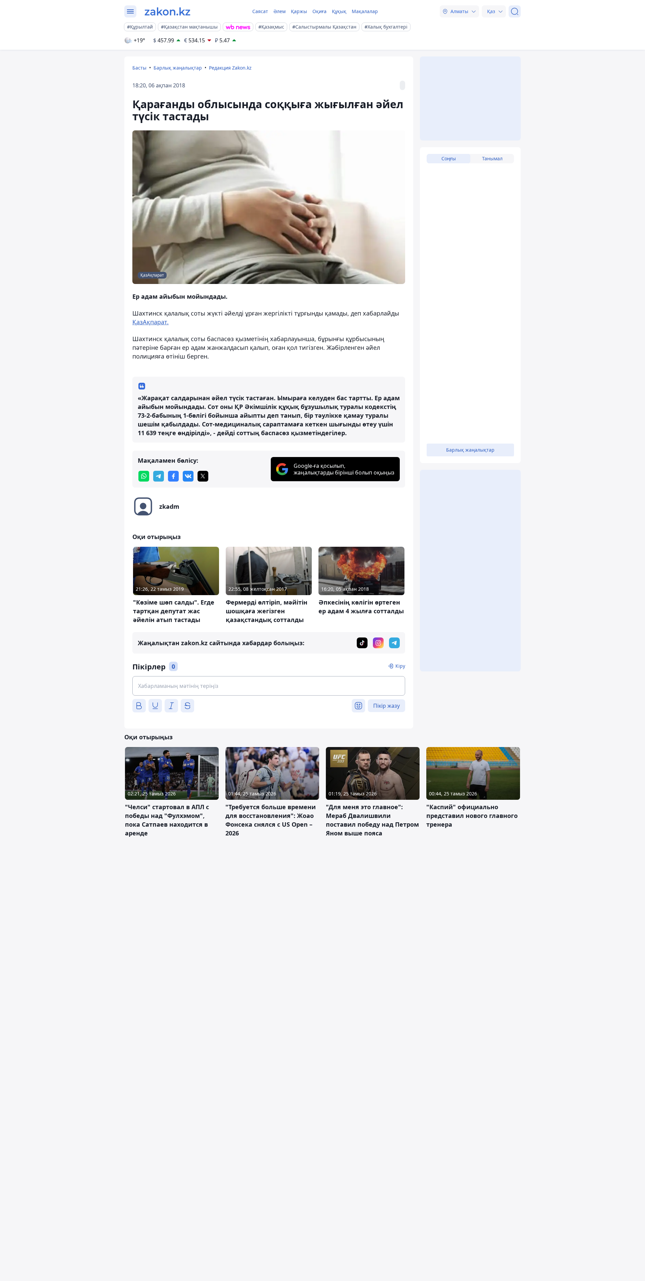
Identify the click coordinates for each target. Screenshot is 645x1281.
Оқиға (319, 11)
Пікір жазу (386, 705)
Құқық (339, 11)
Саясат (260, 11)
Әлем (279, 11)
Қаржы (299, 11)
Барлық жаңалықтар (178, 68)
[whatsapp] (144, 476)
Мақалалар (365, 11)
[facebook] (173, 476)
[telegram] (159, 476)
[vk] (188, 476)
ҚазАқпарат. (150, 322)
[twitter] (203, 476)
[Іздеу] (515, 11)
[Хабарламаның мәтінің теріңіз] (268, 686)
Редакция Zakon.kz (230, 68)
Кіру (400, 666)
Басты (139, 68)
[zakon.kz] (167, 11)
